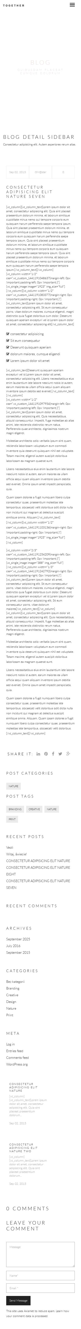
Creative (12, 995)
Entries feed (14, 1051)
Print (9, 1015)
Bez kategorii (15, 981)
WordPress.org (17, 1064)
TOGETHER (14, 5)
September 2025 (18, 939)
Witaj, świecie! (16, 854)
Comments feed (17, 1057)
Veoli (9, 847)
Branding (12, 988)
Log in (10, 1044)
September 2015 (18, 952)
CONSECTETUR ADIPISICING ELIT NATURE (38, 861)
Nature (11, 1008)
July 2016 (13, 945)
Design (11, 1001)
